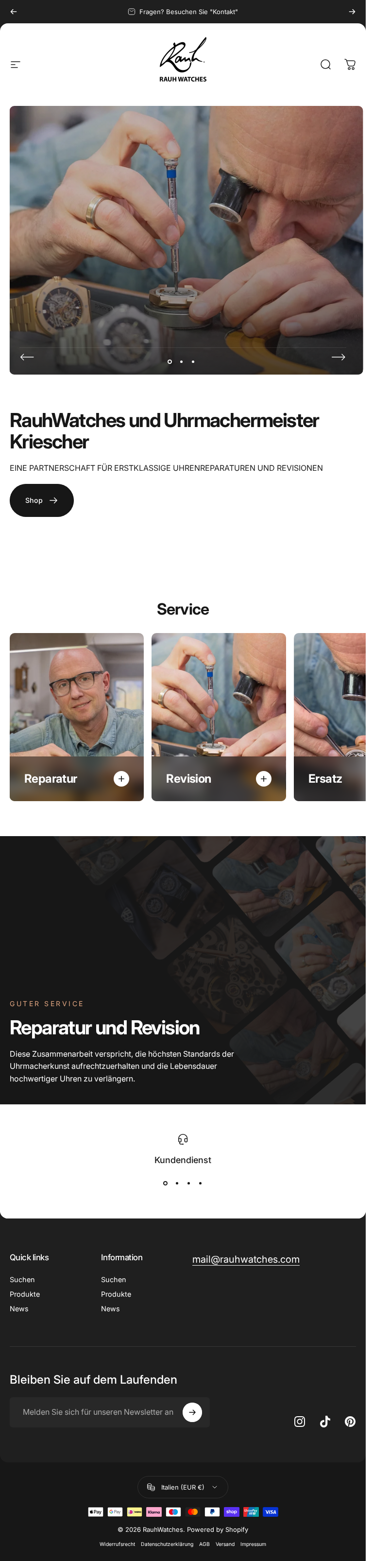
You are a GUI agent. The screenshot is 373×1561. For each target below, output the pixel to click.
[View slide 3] (189, 1183)
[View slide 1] (165, 1183)
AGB (204, 1544)
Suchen (22, 1279)
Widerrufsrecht (117, 1544)
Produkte (25, 1294)
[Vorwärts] (352, 11)
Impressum (253, 1544)
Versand (225, 1544)
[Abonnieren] (192, 1412)
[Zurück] (13, 11)
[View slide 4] (200, 1183)
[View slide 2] (177, 1183)
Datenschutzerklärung (167, 1544)
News (19, 1308)
